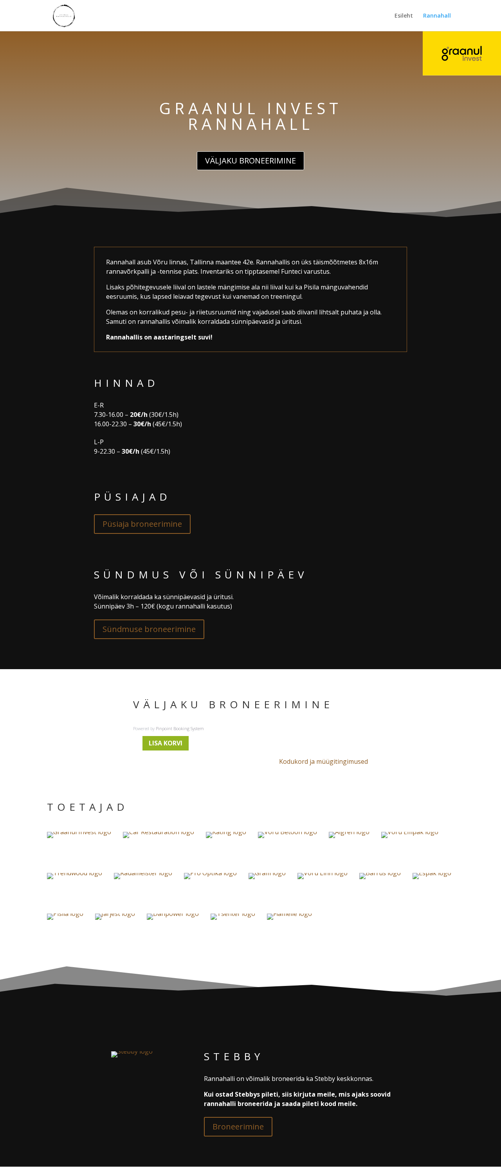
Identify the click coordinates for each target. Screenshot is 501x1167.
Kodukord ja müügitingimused (323, 761)
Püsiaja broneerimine (142, 524)
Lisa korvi (165, 743)
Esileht (404, 16)
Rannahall (437, 16)
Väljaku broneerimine (250, 160)
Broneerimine (238, 1126)
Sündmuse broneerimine (149, 629)
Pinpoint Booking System (180, 728)
